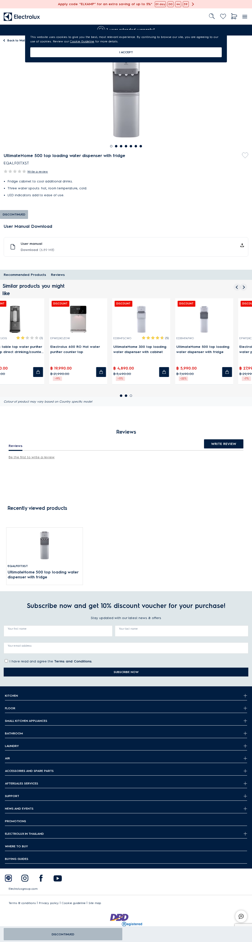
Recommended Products (25, 275)
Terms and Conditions (73, 661)
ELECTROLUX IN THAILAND (24, 833)
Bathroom (14, 733)
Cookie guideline (74, 903)
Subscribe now (126, 672)
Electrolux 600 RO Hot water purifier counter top (89, 349)
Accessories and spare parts (29, 771)
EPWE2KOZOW (75, 338)
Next (244, 30)
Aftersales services (21, 783)
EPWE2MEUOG (12, 338)
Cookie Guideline (82, 41)
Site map (95, 903)
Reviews (58, 275)
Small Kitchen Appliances (26, 721)
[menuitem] (22, 16)
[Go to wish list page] (223, 16)
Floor (10, 708)
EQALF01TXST (18, 566)
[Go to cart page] (234, 16)
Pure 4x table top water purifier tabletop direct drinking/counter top (29, 350)
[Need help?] (241, 916)
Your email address (20, 645)
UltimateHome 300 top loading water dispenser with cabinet (154, 349)
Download (37, 250)
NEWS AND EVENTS (19, 808)
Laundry (12, 746)
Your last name (128, 628)
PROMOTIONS (15, 821)
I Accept (126, 52)
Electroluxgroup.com (23, 888)
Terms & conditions (22, 903)
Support (12, 796)
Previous (3, 30)
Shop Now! (9, 2)
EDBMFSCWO (137, 338)
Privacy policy (49, 903)
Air (7, 758)
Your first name (17, 628)
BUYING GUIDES (16, 859)
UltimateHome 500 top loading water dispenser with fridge (217, 349)
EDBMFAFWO (200, 338)
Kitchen (11, 695)
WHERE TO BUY (16, 846)
